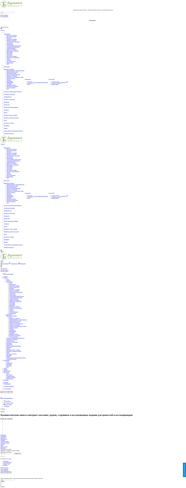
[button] (184, 470)
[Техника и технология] (14, 98)
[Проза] (14, 119)
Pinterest (7, 406)
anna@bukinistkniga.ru (7, 398)
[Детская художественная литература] (14, 90)
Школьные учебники (14, 318)
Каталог (8, 280)
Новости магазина (6, 452)
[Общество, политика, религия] (14, 116)
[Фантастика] (14, 103)
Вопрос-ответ (4, 446)
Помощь (3, 440)
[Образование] (14, 32)
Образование (12, 284)
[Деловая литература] (14, 132)
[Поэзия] (14, 111)
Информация (4, 438)
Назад (7, 279)
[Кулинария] (14, 100)
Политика (3, 437)
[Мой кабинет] (1, 28)
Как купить (9, 374)
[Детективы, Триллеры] (14, 93)
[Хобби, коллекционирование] (14, 106)
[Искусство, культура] (14, 121)
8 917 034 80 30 (4, 15)
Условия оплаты (5, 441)
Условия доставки (5, 442)
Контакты (3, 448)
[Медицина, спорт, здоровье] (14, 114)
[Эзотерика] (14, 108)
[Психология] (14, 65)
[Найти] (1, 14)
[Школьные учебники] (14, 68)
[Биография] (14, 124)
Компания (3, 435)
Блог (2, 445)
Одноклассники (9, 403)
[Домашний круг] (14, 95)
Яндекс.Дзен (8, 404)
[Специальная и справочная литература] (14, 129)
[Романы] (14, 127)
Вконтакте (7, 401)
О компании (9, 363)
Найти (2, 481)
